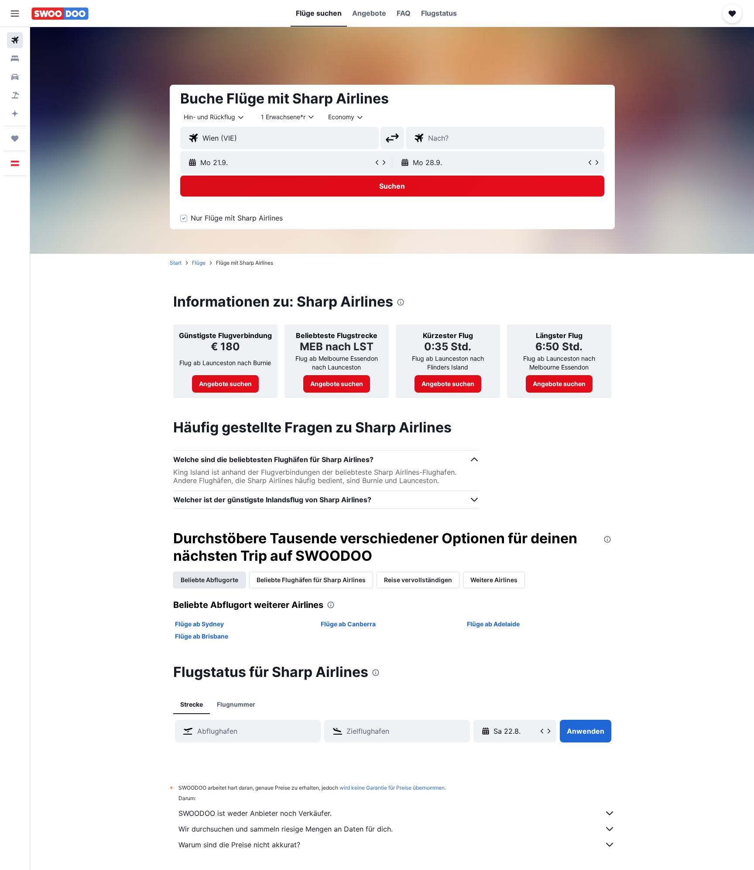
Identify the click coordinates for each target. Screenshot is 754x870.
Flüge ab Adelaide (493, 624)
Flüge (199, 262)
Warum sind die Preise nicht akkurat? (239, 844)
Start (176, 262)
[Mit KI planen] (14, 113)
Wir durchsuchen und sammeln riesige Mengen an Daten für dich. (285, 829)
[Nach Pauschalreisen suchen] (14, 95)
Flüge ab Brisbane (201, 636)
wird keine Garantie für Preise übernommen (392, 787)
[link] (225, 384)
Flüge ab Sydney (199, 624)
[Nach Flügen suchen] (14, 40)
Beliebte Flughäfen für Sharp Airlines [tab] (311, 579)
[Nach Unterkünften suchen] (14, 58)
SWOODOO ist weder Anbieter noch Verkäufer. (255, 813)
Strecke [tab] (191, 704)
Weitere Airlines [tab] (494, 579)
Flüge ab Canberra (348, 624)
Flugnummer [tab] (236, 704)
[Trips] (14, 138)
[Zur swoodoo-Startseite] (60, 13)
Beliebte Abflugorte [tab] (209, 579)
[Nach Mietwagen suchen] (14, 77)
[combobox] (214, 117)
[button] (14, 13)
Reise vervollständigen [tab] (418, 579)
